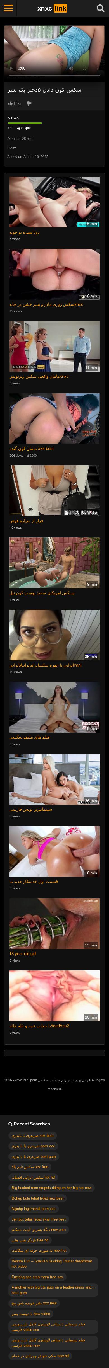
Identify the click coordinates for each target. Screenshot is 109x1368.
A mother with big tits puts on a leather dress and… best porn (53, 1290)
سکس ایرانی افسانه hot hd (33, 1177)
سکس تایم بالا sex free (30, 1167)
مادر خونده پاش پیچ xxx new (34, 1303)
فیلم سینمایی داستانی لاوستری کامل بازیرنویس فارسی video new (48, 1343)
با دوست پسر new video (31, 1314)
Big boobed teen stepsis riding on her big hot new (51, 1188)
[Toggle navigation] (8, 8)
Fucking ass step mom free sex (37, 1277)
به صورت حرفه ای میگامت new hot (39, 1250)
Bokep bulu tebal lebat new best (37, 1198)
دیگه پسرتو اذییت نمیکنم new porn (39, 1229)
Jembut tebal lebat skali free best (39, 1219)
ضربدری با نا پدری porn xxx (33, 1146)
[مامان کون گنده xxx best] (54, 419)
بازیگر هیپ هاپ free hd (30, 1240)
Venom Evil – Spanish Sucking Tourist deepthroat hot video (52, 1264)
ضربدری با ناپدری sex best (33, 1136)
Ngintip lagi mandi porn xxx (34, 1209)
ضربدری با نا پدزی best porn (34, 1156)
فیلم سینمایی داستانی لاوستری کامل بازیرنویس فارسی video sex (48, 1327)
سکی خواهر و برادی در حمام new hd (40, 1356)
